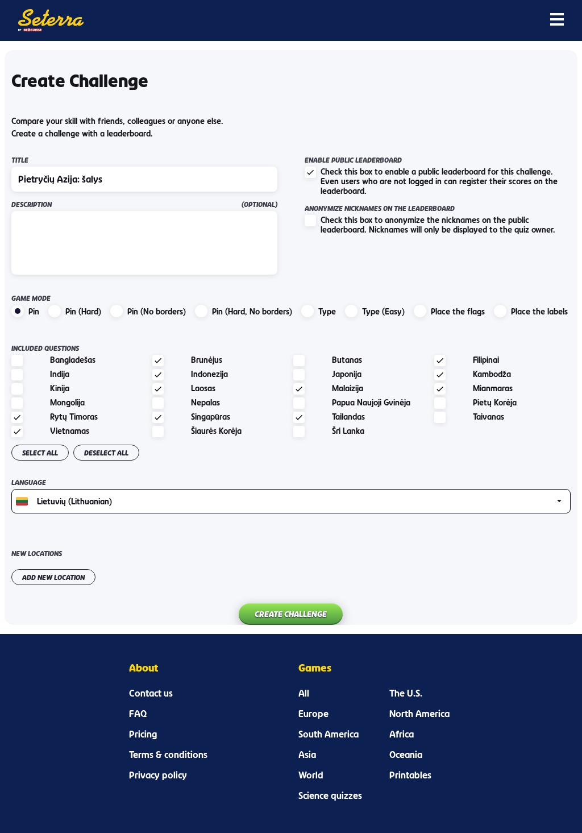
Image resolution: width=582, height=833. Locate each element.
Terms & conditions (168, 754)
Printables (410, 775)
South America (328, 734)
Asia (307, 754)
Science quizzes (330, 795)
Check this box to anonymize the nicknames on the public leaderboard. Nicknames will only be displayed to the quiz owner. (438, 224)
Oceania (405, 754)
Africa (401, 734)
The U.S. (405, 693)
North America (419, 713)
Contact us (151, 693)
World (310, 775)
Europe (313, 713)
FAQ (138, 713)
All (303, 693)
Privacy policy (158, 775)
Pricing (143, 734)
